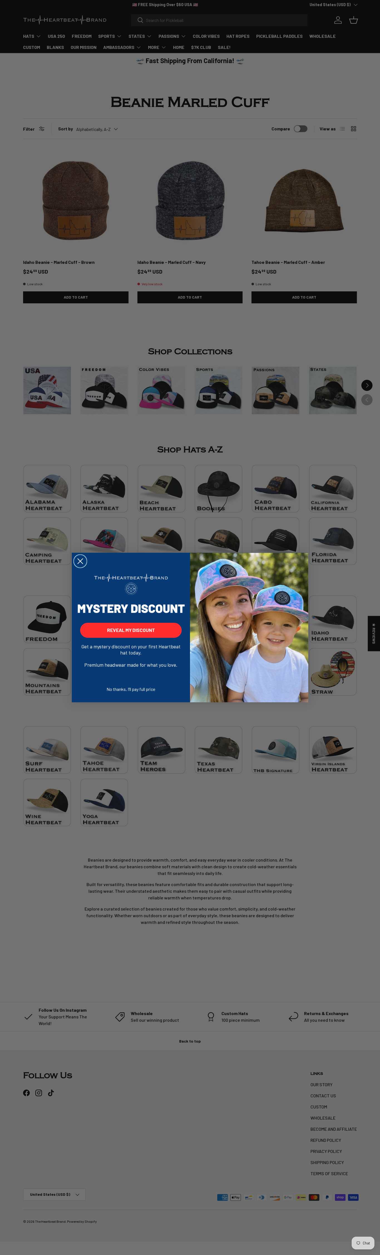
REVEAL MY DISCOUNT (131, 630)
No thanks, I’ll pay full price (131, 689)
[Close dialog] (80, 561)
